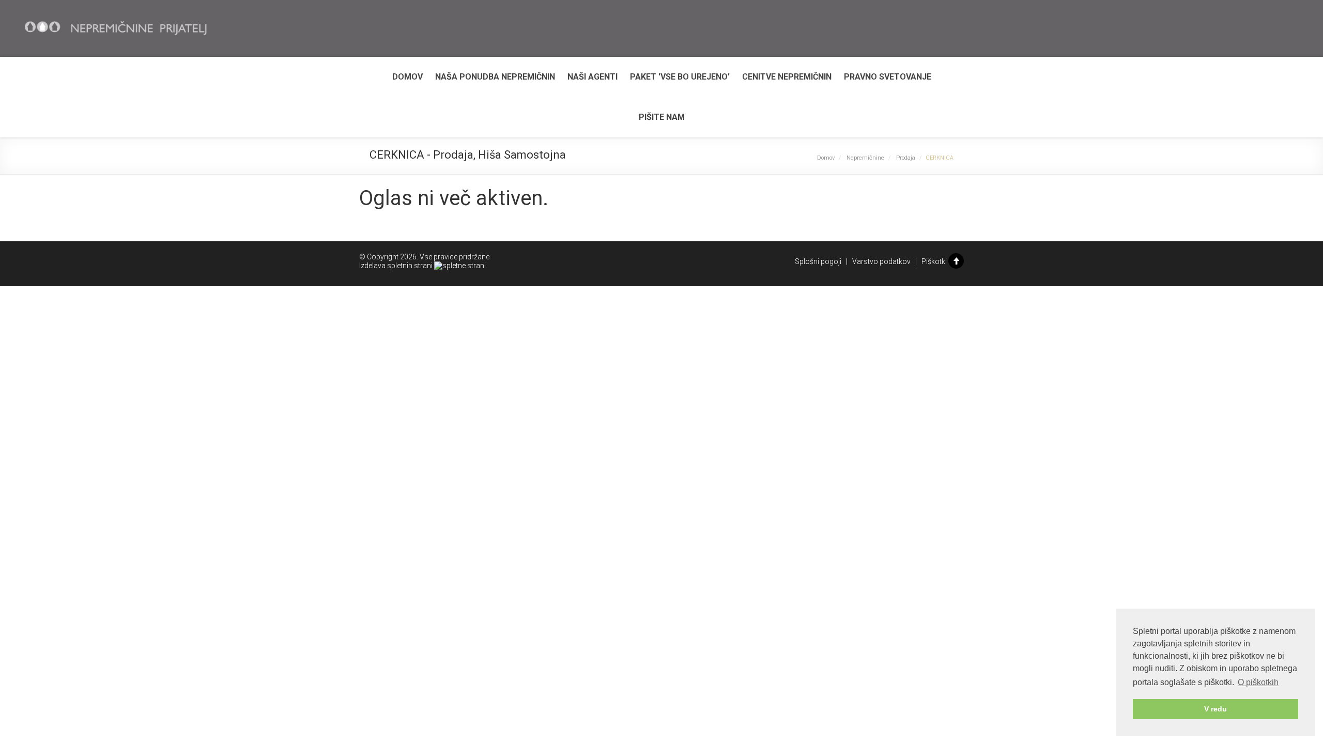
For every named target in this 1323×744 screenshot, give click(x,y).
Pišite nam (662, 117)
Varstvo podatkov (881, 261)
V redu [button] (1215, 709)
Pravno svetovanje (887, 77)
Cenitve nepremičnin (787, 77)
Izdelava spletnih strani (396, 265)
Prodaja (905, 157)
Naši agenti (592, 77)
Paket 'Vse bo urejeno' (680, 77)
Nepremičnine (865, 157)
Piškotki (934, 261)
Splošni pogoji (818, 261)
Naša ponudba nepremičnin (495, 77)
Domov (407, 77)
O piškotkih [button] (1258, 682)
